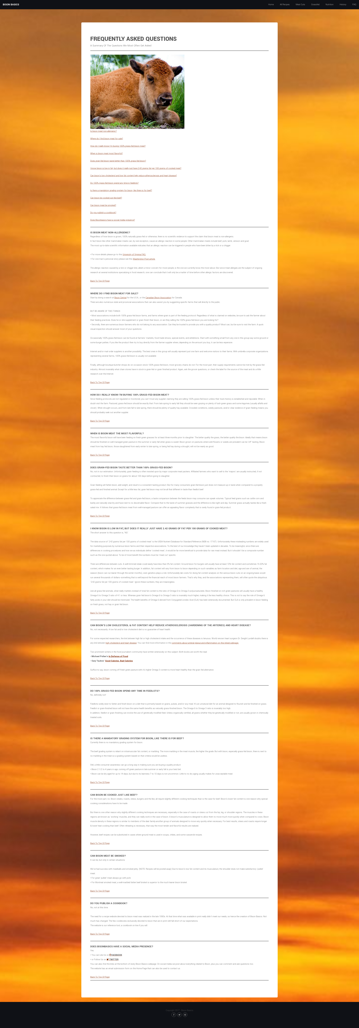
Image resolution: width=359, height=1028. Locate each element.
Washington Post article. (144, 259)
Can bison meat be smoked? (103, 205)
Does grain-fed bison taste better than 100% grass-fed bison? (118, 160)
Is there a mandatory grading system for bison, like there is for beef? (121, 190)
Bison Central (120, 297)
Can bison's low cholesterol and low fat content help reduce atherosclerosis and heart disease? (133, 175)
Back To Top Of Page (100, 281)
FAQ (354, 4)
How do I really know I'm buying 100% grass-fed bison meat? (118, 146)
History (343, 4)
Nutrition (329, 4)
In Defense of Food (118, 656)
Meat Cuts (300, 4)
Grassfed (315, 4)
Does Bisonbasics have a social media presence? (112, 220)
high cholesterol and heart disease (121, 643)
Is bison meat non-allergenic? (103, 131)
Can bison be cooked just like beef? (106, 197)
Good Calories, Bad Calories (119, 660)
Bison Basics (11, 4)
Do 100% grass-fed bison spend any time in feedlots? (114, 183)
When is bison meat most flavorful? (106, 153)
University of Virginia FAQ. (134, 254)
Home (271, 4)
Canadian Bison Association (158, 297)
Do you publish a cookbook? (103, 212)
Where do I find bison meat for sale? (106, 138)
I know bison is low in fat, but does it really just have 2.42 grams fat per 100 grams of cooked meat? (135, 168)
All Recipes (285, 4)
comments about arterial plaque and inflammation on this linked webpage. (205, 643)
